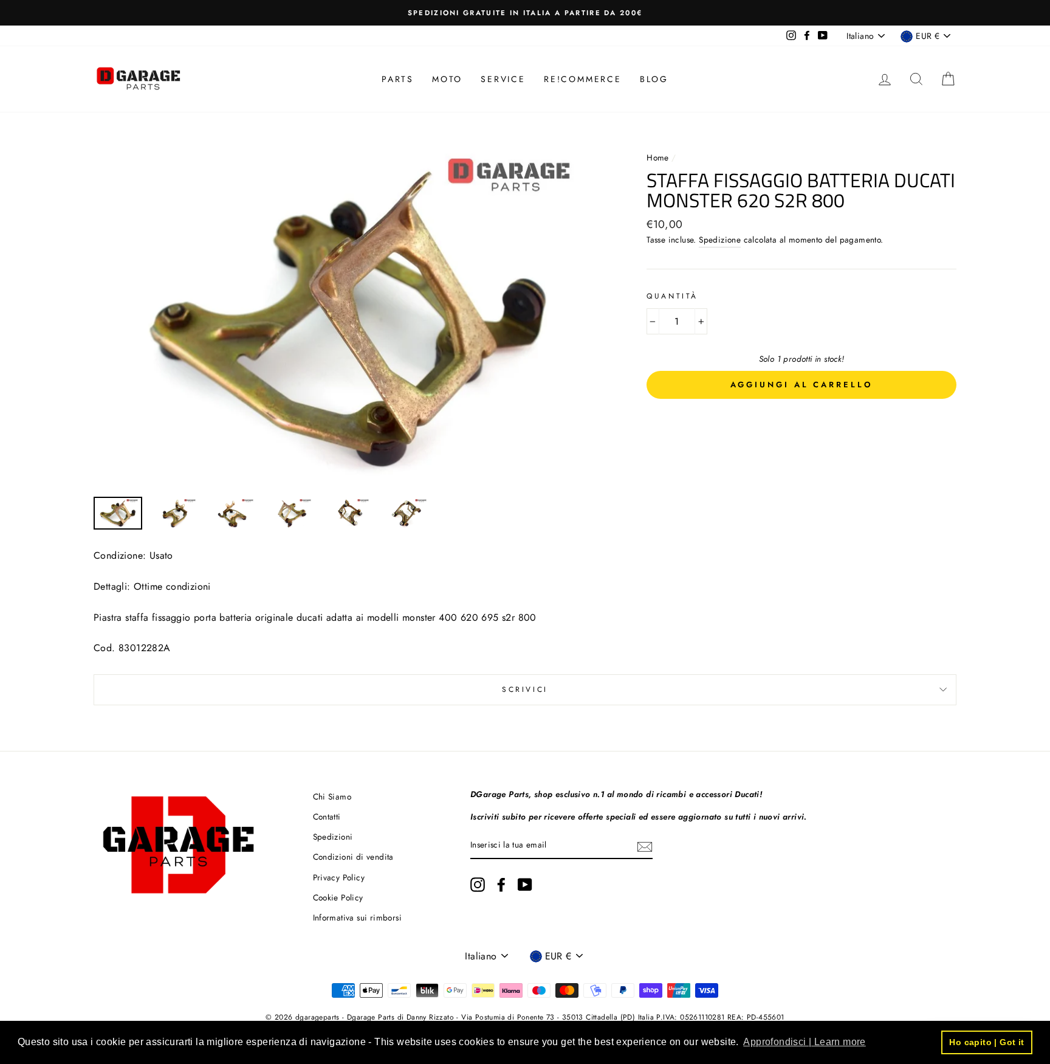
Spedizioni (333, 837)
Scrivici (525, 689)
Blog (654, 79)
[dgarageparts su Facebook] (501, 884)
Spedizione (720, 239)
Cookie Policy (338, 897)
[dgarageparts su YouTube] (525, 884)
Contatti (327, 816)
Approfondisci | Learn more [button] (804, 1042)
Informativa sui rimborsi (357, 917)
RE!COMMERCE (583, 79)
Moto (447, 79)
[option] (525, 12)
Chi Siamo (332, 796)
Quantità (672, 296)
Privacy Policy (339, 877)
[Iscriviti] (645, 846)
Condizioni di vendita (353, 857)
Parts (398, 79)
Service (503, 79)
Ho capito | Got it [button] (986, 1042)
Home (659, 157)
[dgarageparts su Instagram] (477, 884)
